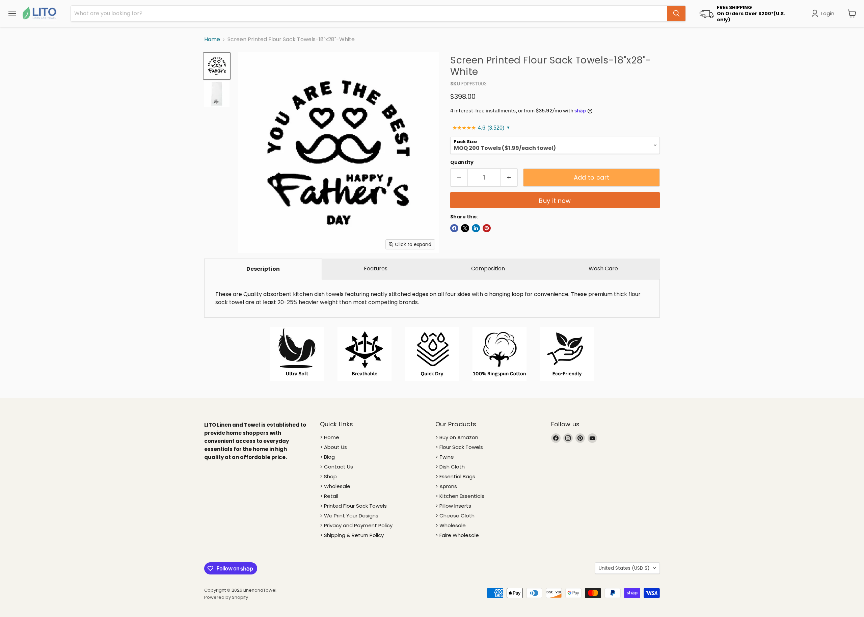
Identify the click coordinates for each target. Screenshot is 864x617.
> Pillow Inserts (453, 505)
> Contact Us (336, 466)
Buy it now (555, 200)
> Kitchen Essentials (459, 496)
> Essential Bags (455, 476)
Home (212, 39)
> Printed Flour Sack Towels (353, 505)
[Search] (676, 13)
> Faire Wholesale (457, 535)
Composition (488, 268)
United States (624, 568)
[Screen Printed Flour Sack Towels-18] (217, 66)
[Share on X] (465, 228)
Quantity (462, 162)
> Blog (327, 456)
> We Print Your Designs (349, 515)
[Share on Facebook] (454, 228)
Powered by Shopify (226, 597)
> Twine (444, 456)
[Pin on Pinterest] (487, 228)
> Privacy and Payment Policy (356, 525)
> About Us (333, 447)
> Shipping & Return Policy (352, 535)
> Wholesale (335, 486)
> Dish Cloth (450, 466)
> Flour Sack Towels (459, 447)
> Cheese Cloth (455, 515)
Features (375, 268)
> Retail (329, 496)
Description (263, 269)
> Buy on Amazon (456, 437)
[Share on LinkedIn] (476, 228)
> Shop (328, 476)
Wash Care (603, 268)
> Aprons (446, 486)
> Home (329, 437)
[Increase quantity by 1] (509, 177)
